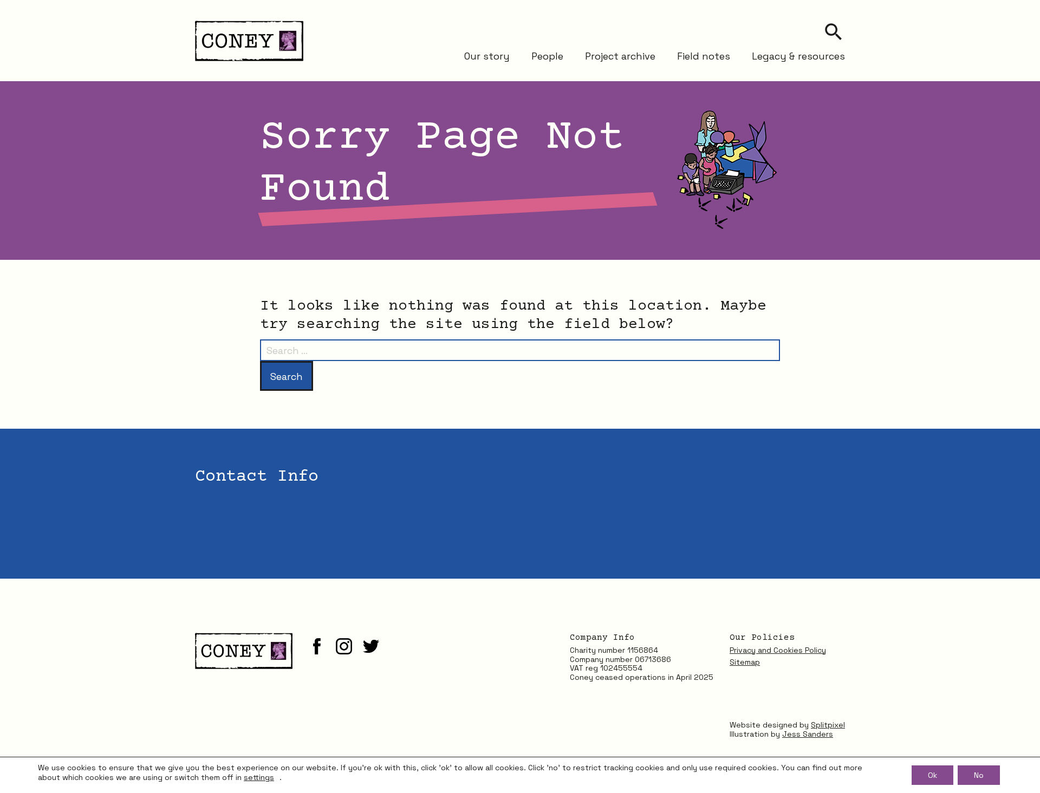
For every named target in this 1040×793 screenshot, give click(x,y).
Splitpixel (828, 725)
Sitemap (745, 662)
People (547, 55)
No (979, 775)
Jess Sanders (807, 734)
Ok (932, 775)
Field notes (703, 55)
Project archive (620, 55)
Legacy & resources (798, 55)
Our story (487, 55)
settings (259, 777)
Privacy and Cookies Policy (778, 650)
